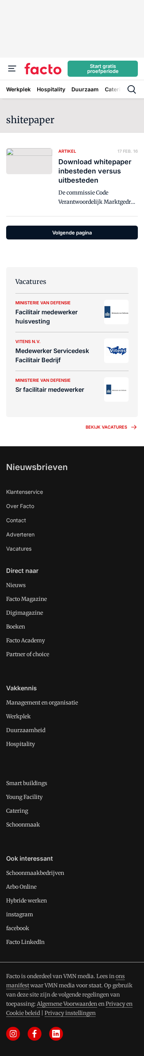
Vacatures (18, 548)
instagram (19, 914)
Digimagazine (24, 612)
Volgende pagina (72, 232)
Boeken (15, 626)
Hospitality (20, 744)
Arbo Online (21, 886)
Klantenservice (24, 491)
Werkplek (18, 716)
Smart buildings (26, 783)
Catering (17, 810)
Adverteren (20, 534)
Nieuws (16, 585)
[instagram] (13, 1034)
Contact (16, 520)
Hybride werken (26, 900)
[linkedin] (56, 1034)
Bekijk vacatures (106, 427)
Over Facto (20, 506)
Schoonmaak (23, 824)
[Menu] (12, 68)
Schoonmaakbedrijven (35, 873)
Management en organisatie (42, 702)
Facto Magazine (26, 599)
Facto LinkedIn (25, 942)
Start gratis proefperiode (103, 68)
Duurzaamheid (25, 730)
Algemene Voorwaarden (67, 1003)
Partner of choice (27, 654)
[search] (132, 89)
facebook (17, 928)
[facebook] (34, 1034)
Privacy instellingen (70, 1013)
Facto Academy (25, 640)
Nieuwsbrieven (37, 467)
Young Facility (24, 797)
